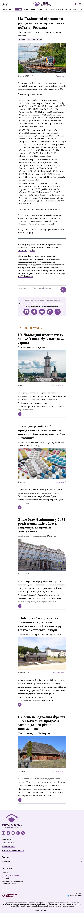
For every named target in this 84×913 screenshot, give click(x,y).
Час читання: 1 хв (34, 40)
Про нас (5, 872)
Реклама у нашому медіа (11, 875)
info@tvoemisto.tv (8, 846)
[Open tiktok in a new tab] (34, 312)
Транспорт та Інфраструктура (50, 9)
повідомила (30, 88)
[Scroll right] (80, 9)
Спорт (75, 9)
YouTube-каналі (25, 276)
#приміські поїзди (25, 288)
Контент (5, 857)
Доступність (6, 878)
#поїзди (48, 288)
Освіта (68, 9)
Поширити (60, 76)
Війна (26, 9)
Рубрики (6, 861)
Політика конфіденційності (12, 881)
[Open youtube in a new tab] (42, 312)
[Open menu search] (75, 4)
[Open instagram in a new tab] (50, 312)
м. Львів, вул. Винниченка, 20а (13, 850)
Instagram (22, 250)
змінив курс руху (25, 232)
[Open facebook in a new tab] (26, 312)
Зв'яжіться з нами (9, 883)
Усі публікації (7, 9)
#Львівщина (38, 288)
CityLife (18, 9)
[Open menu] (80, 4)
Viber (32, 250)
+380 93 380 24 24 (8, 843)
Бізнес (33, 9)
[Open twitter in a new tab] (57, 312)
